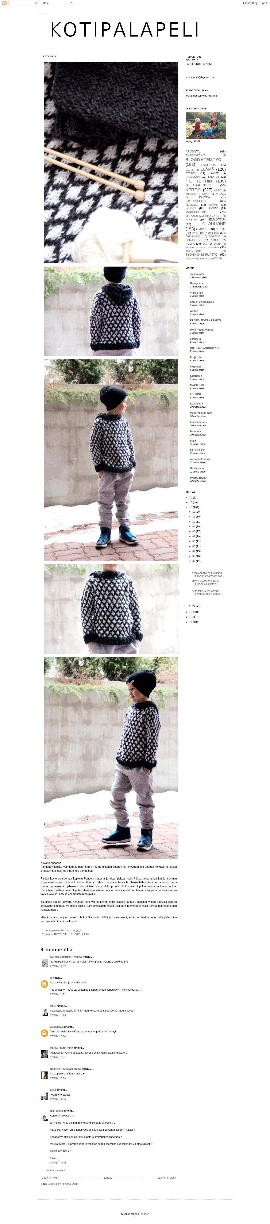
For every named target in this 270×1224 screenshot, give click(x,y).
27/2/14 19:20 (58, 1162)
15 (191, 502)
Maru (53, 1005)
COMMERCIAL (208, 164)
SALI (204, 243)
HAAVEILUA (193, 176)
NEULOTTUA (76, 934)
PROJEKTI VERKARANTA (205, 320)
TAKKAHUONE (193, 251)
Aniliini (194, 311)
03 (194, 556)
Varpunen (195, 366)
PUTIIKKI (215, 240)
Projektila (195, 357)
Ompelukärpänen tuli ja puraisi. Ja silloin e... (205, 582)
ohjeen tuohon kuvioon (69, 882)
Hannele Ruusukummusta (65, 1068)
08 (194, 531)
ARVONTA (193, 151)
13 (191, 612)
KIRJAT (218, 190)
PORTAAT (214, 236)
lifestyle (213, 204)
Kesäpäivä (56, 1026)
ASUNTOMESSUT (195, 155)
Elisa (53, 1089)
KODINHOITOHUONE (197, 194)
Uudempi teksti (50, 1177)
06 (194, 541)
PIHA (86, 934)
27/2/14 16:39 (58, 1078)
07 (194, 536)
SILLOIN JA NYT (195, 247)
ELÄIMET (190, 170)
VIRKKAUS (205, 258)
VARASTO (191, 258)
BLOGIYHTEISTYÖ (203, 159)
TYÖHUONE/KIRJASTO (201, 254)
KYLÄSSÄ (221, 194)
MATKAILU (192, 215)
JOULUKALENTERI (199, 185)
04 (194, 551)
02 (194, 561)
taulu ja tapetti (198, 422)
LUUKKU (195, 394)
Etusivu (108, 1177)
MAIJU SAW (197, 385)
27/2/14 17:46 (58, 1099)
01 (194, 605)
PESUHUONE (199, 233)
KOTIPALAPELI (43, 14)
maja (193, 440)
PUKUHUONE (194, 240)
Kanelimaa (196, 403)
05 (194, 546)
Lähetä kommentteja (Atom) (63, 1183)
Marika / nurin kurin (61, 1047)
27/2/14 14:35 (58, 1015)
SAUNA (217, 243)
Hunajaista (196, 283)
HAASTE (214, 173)
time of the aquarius (202, 301)
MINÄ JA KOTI (213, 216)
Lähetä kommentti (56, 1170)
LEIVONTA (192, 204)
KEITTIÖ (193, 190)
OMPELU (202, 229)
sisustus (213, 247)
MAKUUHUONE (196, 212)
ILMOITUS (213, 176)
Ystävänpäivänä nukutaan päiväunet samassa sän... (208, 574)
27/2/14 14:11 (58, 994)
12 (194, 511)
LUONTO (213, 208)
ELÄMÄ (207, 169)
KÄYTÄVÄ (205, 197)
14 (191, 507)
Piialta (137, 878)
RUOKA (190, 243)
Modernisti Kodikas (201, 329)
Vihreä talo (196, 292)
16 (191, 497)
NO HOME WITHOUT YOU (205, 348)
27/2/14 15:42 (58, 1057)
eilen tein (195, 339)
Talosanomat (197, 274)
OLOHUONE (214, 224)
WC (216, 258)
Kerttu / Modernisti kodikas (66, 956)
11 (194, 516)
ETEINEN (191, 173)
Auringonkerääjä (200, 459)
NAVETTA (191, 219)
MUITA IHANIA (198, 477)
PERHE (221, 229)
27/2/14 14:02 (58, 966)
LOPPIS (191, 208)
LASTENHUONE (197, 201)
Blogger (144, 1214)
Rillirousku (56, 1110)
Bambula (195, 431)
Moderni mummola (201, 412)
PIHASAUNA (193, 236)
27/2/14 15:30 (58, 1036)
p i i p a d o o (197, 449)
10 (194, 521)
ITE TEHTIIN (61, 934)
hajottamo (196, 375)
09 (194, 526)
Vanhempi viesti (167, 1177)
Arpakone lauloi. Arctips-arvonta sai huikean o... (207, 592)
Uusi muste (197, 468)
